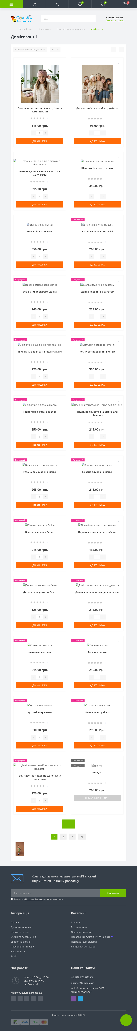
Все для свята (79, 927)
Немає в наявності (97, 798)
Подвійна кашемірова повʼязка (97, 532)
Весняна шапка (97, 652)
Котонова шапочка (39, 652)
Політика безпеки (34, 899)
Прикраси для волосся (84, 941)
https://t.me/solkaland (26, 998)
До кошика (39, 141)
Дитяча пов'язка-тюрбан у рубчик (97, 108)
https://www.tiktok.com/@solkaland (40, 998)
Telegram (80, 998)
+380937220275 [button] (82, 977)
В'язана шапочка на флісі (97, 231)
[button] (57, 4)
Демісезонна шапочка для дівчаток (97, 592)
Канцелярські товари (83, 946)
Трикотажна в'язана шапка (39, 411)
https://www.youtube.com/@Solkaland (33, 998)
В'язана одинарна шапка (97, 471)
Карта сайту (18, 951)
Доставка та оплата (22, 927)
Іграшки (75, 922)
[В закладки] (61, 62)
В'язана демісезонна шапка (40, 471)
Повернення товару (22, 946)
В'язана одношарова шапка (40, 291)
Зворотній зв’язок (21, 941)
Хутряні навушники (40, 712)
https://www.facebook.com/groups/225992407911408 (13, 998)
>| (82, 836)
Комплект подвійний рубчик (97, 351)
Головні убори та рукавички (71, 29)
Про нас (15, 922)
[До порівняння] (61, 67)
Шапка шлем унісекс (97, 712)
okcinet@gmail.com (82, 983)
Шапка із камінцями (39, 231)
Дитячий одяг (25, 29)
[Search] (92, 18)
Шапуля (97, 772)
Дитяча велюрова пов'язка (39, 592)
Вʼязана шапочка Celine (39, 532)
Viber (73, 998)
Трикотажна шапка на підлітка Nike (40, 351)
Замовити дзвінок (115, 20)
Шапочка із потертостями (97, 168)
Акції (13, 956)
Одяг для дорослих (82, 932)
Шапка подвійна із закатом (97, 291)
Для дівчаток (45, 29)
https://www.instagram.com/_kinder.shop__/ (20, 998)
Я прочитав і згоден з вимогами (38, 899)
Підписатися (113, 892)
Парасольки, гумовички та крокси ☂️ (92, 936)
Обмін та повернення (23, 936)
